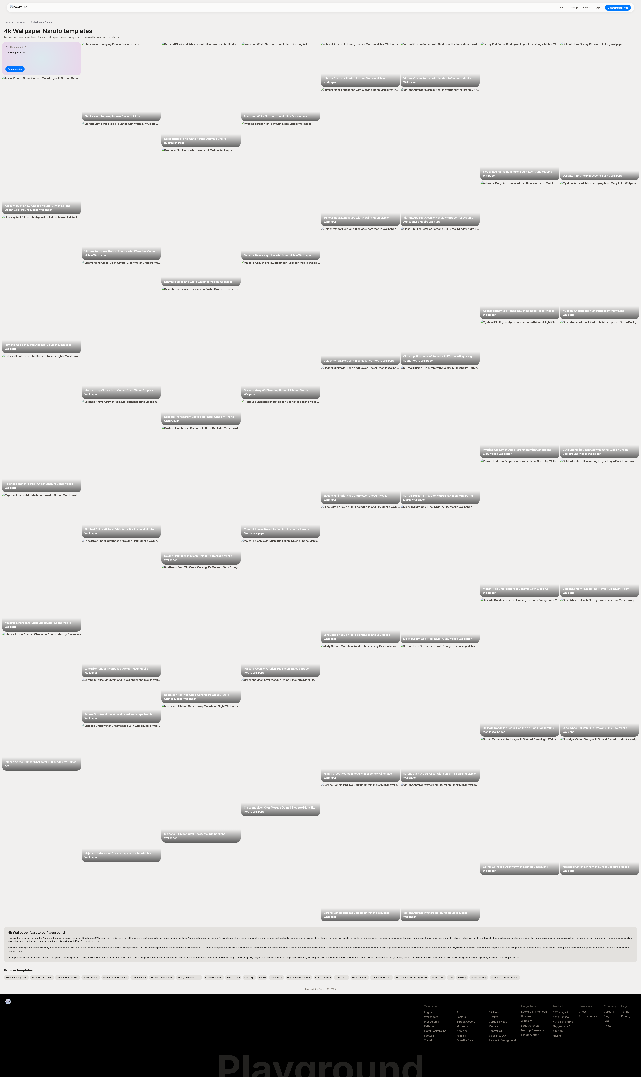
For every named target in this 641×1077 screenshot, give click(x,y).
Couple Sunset (323, 977)
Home (7, 22)
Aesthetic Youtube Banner (504, 977)
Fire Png (462, 977)
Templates (20, 22)
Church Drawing (213, 977)
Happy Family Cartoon (299, 977)
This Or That (233, 977)
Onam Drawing (478, 977)
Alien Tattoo (438, 977)
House (262, 977)
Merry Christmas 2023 (189, 977)
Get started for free (618, 7)
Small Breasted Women (115, 977)
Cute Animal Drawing (67, 977)
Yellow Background (42, 977)
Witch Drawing (359, 977)
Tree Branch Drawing (162, 977)
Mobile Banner (90, 977)
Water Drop (276, 977)
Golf (451, 977)
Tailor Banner (139, 977)
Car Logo (249, 977)
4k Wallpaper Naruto (41, 22)
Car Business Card (381, 977)
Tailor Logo (341, 977)
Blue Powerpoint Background (411, 977)
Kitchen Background (16, 977)
